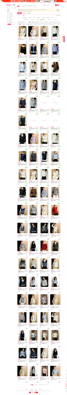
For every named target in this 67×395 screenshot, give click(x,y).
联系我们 (40, 389)
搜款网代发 (10, 21)
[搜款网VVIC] (8, 5)
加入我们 (36, 389)
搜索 (57, 5)
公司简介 (27, 389)
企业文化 (31, 389)
